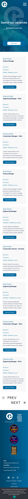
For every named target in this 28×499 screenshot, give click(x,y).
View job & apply (9, 87)
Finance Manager (8, 61)
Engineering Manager (10, 211)
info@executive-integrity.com (11, 463)
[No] (26, 493)
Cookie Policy (14, 486)
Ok (14, 496)
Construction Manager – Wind (12, 136)
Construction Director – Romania (13, 249)
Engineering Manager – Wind (12, 99)
